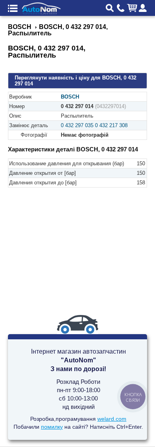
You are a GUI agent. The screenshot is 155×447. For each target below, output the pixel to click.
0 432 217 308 (111, 125)
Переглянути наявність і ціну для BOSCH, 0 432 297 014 (75, 81)
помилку (52, 427)
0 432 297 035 (77, 125)
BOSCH (70, 97)
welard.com (111, 419)
